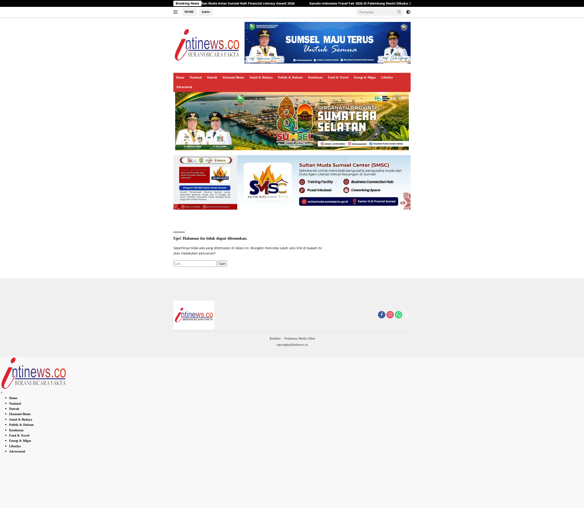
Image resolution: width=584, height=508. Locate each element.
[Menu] (176, 12)
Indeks (206, 11)
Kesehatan (315, 77)
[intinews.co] (207, 44)
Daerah (212, 77)
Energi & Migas (365, 77)
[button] (399, 12)
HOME (189, 11)
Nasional (196, 77)
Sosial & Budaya (261, 77)
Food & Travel (338, 77)
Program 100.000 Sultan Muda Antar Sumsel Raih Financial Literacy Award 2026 (202, 3)
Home (180, 77)
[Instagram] (390, 315)
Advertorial (184, 87)
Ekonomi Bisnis (233, 77)
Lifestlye (387, 77)
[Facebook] (381, 315)
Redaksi (275, 338)
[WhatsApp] (398, 315)
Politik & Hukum (290, 77)
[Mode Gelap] (408, 12)
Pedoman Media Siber (299, 338)
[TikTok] (407, 315)
